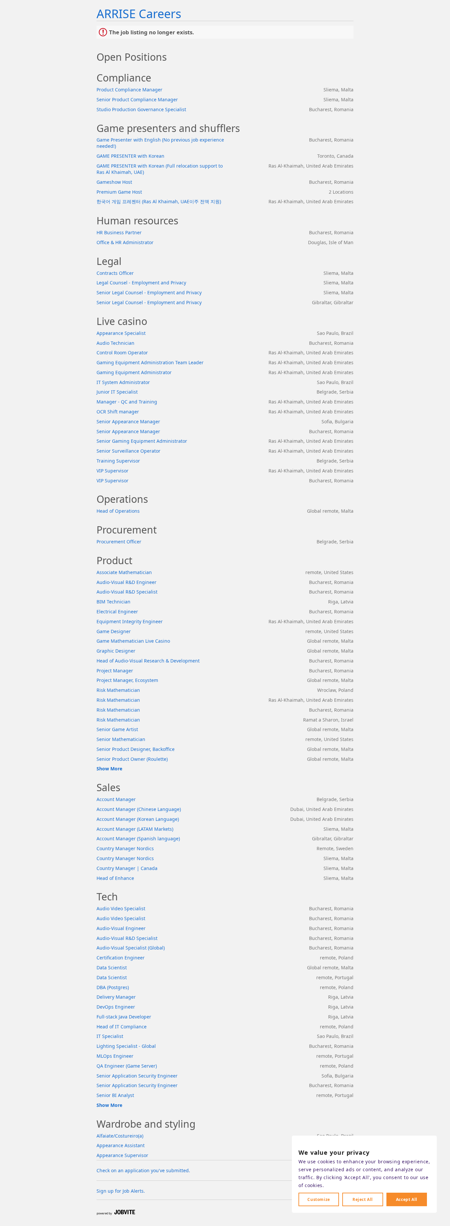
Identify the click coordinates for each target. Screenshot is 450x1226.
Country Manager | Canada (127, 868)
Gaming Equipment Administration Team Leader (150, 362)
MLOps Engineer (115, 1056)
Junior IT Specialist (117, 392)
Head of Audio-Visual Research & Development (148, 661)
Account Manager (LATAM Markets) (135, 829)
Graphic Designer (116, 651)
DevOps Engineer (116, 1007)
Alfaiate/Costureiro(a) (120, 1136)
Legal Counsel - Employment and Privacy (141, 282)
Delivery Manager (116, 997)
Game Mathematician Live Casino (133, 641)
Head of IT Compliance (122, 1026)
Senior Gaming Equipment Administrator (142, 441)
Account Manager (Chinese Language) (139, 809)
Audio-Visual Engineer (121, 928)
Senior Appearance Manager (128, 421)
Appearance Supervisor (122, 1155)
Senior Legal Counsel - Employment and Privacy (149, 292)
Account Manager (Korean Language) (138, 819)
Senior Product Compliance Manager (137, 99)
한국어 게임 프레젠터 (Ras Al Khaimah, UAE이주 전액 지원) (159, 201)
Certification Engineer (121, 957)
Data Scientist (112, 967)
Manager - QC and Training (127, 402)
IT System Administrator (123, 382)
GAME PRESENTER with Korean (130, 156)
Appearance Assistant (121, 1145)
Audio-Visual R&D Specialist (127, 592)
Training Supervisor (118, 461)
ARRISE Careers (139, 14)
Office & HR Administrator (125, 242)
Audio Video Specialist (121, 908)
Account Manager (116, 799)
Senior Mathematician (121, 739)
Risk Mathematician (118, 690)
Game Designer (114, 631)
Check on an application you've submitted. (143, 1170)
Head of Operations (118, 511)
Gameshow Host (114, 182)
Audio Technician (115, 343)
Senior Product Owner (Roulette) (132, 759)
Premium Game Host (119, 192)
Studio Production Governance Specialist (141, 109)
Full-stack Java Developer (124, 1017)
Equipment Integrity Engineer (130, 621)
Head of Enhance (115, 878)
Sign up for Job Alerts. (121, 1191)
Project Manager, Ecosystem (127, 680)
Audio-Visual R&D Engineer (126, 582)
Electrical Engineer (117, 611)
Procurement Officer (119, 541)
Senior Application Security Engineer (137, 1076)
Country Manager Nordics (125, 848)
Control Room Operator (122, 352)
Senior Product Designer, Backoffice (136, 749)
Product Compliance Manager (129, 89)
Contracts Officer (115, 273)
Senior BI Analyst (115, 1095)
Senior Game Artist (117, 729)
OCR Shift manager (118, 411)
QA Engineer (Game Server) (127, 1066)
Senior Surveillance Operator (128, 451)
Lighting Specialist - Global (126, 1046)
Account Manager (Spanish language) (138, 838)
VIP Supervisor (112, 471)
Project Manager (115, 670)
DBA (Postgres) (113, 987)
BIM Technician (113, 601)
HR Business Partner (119, 232)
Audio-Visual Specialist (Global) (131, 948)
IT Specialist (110, 1036)
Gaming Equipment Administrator (134, 372)
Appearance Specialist (121, 333)
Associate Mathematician (124, 572)
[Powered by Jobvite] (116, 1212)
